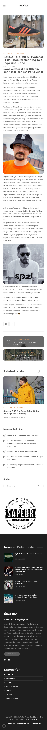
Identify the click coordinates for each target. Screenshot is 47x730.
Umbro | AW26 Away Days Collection (22, 451)
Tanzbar (9, 694)
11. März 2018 (21, 417)
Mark (5, 66)
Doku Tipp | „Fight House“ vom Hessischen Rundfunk (25, 466)
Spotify (18, 297)
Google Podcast (28, 297)
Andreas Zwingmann (10, 417)
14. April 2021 (11, 66)
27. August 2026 (20, 574)
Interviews (9, 53)
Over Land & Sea (12, 686)
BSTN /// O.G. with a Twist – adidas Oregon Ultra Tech (25, 458)
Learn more (12, 654)
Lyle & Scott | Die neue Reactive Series (23, 435)
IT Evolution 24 (32, 719)
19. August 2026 (20, 600)
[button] (4, 726)
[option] (23, 397)
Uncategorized (12, 698)
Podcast (20, 53)
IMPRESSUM (36, 724)
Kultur (27, 340)
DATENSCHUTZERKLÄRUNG (18, 724)
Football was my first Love (26, 300)
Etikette (17, 340)
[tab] (9, 547)
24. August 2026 (20, 586)
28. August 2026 (20, 559)
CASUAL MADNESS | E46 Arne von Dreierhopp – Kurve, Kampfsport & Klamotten (21, 443)
